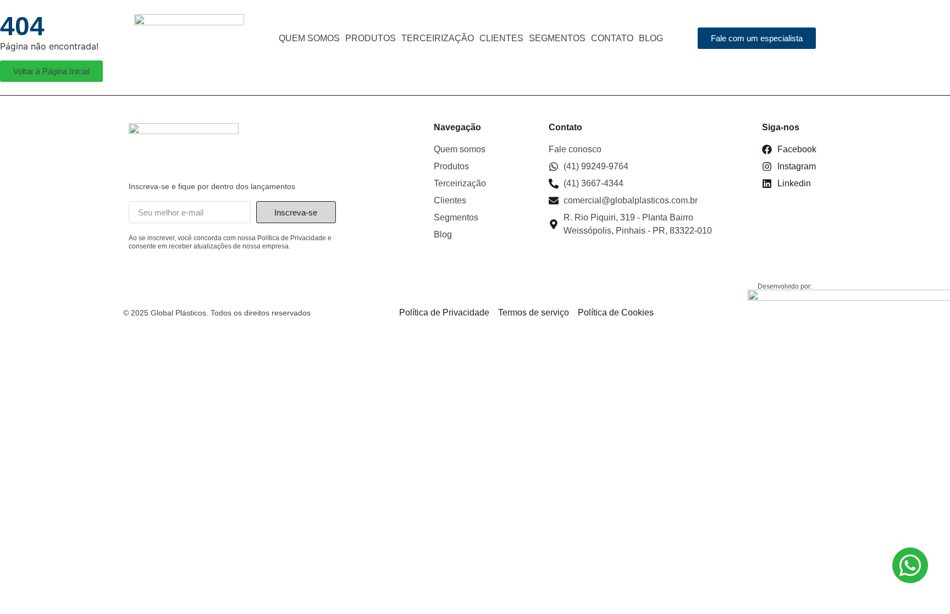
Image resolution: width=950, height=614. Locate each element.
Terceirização (437, 38)
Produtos (370, 38)
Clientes (501, 38)
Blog (651, 38)
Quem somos (309, 38)
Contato (612, 38)
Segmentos (557, 38)
